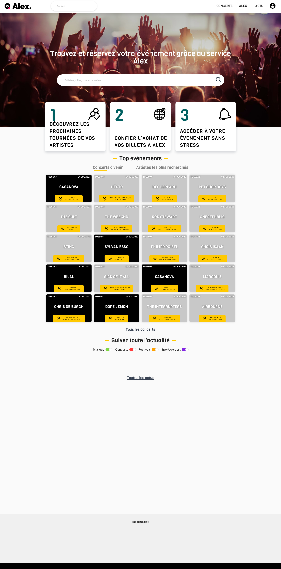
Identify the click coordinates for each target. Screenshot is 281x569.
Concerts (224, 6)
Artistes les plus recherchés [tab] (162, 168)
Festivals (145, 349)
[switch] (109, 349)
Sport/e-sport (171, 349)
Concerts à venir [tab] (108, 168)
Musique (98, 349)
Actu (259, 6)
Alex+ (244, 6)
